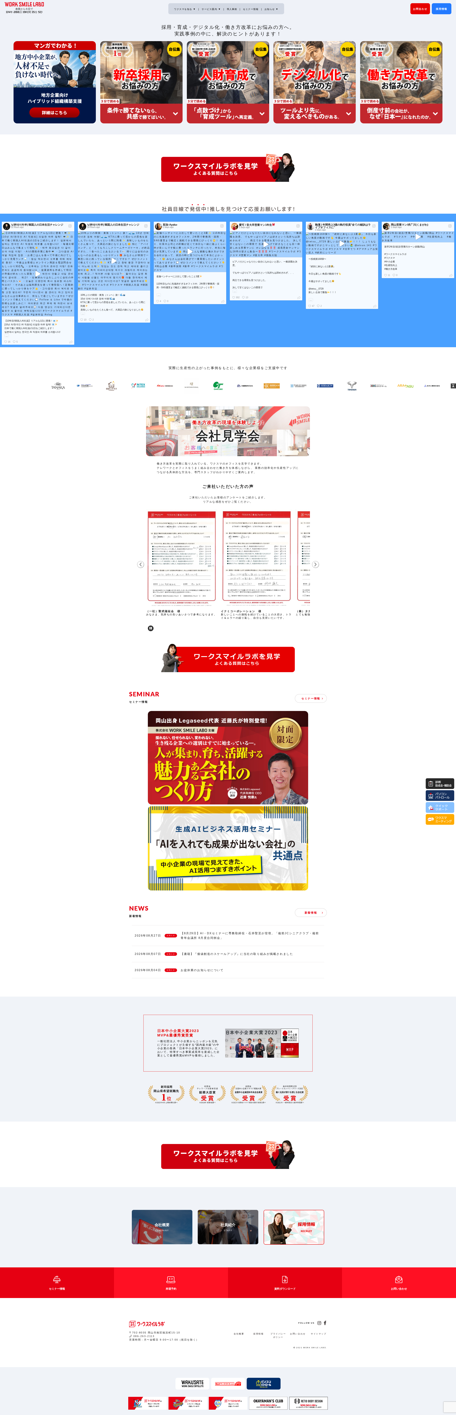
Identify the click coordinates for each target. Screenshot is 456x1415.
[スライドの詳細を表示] (181, 559)
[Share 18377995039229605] (71, 342)
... (7, 335)
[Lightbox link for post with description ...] (38, 273)
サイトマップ (318, 1334)
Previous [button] (140, 564)
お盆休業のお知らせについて (202, 970)
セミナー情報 (251, 9)
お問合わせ (420, 8)
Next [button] (315, 564)
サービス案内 (211, 9)
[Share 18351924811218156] (451, 275)
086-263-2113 (143, 1336)
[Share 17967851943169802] (375, 306)
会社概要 (239, 1334)
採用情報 (441, 8)
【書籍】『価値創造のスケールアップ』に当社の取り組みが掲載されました (237, 953)
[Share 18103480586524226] (299, 297)
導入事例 (232, 9)
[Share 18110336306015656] (223, 301)
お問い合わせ (297, 1334)
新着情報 (311, 912)
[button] (151, 628)
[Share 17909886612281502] (147, 319)
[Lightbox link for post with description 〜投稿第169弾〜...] (342, 243)
